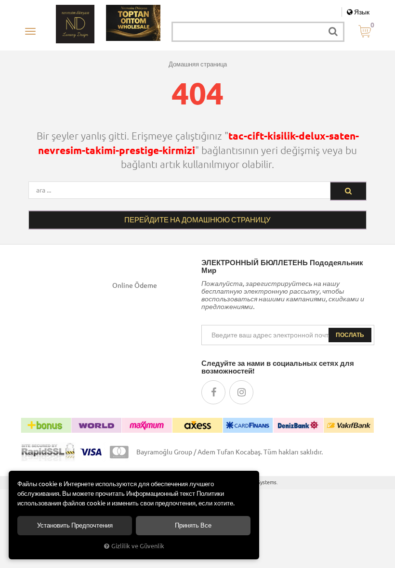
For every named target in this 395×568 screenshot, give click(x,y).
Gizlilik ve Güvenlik (137, 545)
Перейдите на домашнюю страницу (197, 220)
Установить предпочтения (75, 525)
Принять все (193, 525)
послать (350, 335)
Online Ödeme (134, 285)
